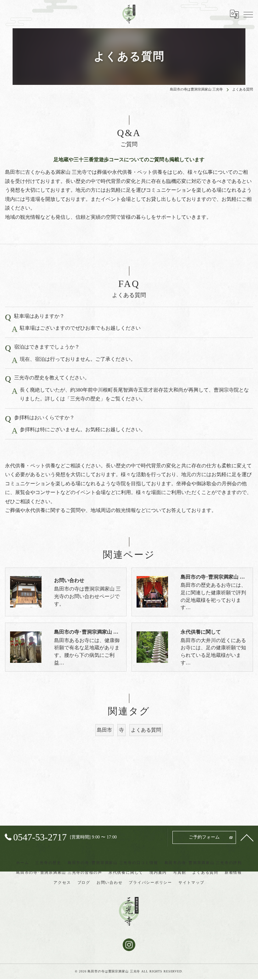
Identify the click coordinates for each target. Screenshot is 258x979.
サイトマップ (191, 882)
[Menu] (248, 14)
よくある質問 (146, 730)
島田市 (104, 730)
